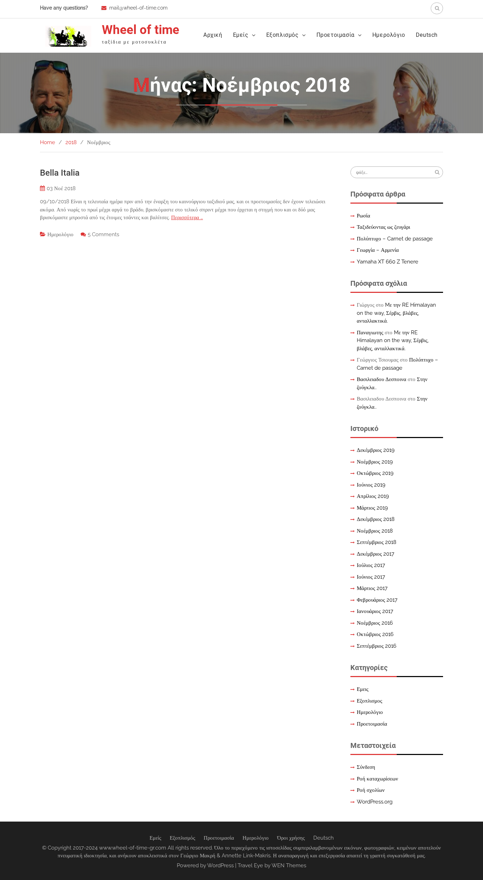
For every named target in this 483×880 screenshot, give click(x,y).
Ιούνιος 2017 (371, 577)
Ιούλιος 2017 (371, 565)
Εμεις (362, 689)
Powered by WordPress (205, 865)
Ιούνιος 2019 (371, 485)
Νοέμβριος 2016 (375, 623)
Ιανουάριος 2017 (375, 611)
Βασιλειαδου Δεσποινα (381, 379)
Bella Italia (60, 173)
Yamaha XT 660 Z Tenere (387, 262)
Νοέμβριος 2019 (375, 462)
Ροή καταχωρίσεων (377, 779)
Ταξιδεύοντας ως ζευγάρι (383, 227)
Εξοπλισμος (369, 701)
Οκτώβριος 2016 (375, 634)
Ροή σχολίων (371, 790)
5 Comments (103, 234)
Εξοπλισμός (282, 35)
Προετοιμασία (335, 35)
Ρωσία (363, 215)
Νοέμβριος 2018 (375, 531)
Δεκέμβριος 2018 (376, 519)
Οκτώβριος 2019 (375, 473)
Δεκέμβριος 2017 (375, 554)
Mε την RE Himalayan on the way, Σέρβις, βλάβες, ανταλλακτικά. (396, 313)
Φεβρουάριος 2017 (377, 600)
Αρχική (212, 35)
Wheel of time (140, 30)
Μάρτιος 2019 (372, 508)
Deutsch (427, 35)
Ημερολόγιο (388, 35)
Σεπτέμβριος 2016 (376, 646)
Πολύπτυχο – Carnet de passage (395, 238)
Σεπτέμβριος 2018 (376, 542)
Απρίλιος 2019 (373, 496)
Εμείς (241, 35)
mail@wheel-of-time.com (138, 8)
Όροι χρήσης (291, 838)
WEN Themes (289, 865)
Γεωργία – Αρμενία (378, 250)
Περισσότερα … (187, 217)
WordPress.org (374, 802)
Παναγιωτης (370, 332)
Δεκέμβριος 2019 (376, 450)
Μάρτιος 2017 (372, 588)
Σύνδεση (366, 767)
